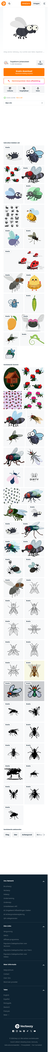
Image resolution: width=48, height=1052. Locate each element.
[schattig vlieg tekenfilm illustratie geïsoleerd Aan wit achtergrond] (15, 671)
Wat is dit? (19, 98)
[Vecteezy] (3, 3)
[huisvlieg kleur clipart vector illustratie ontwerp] (13, 304)
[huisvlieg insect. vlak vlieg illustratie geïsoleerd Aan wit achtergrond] (12, 572)
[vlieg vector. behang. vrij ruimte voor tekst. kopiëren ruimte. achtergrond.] (13, 155)
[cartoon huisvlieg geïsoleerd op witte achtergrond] (15, 195)
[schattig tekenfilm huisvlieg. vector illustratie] (15, 553)
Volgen (40, 64)
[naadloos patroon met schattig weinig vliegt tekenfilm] (13, 516)
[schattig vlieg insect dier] (13, 283)
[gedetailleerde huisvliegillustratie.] (13, 1005)
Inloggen (36, 3)
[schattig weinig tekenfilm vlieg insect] (13, 176)
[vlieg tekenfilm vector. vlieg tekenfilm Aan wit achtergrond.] (13, 778)
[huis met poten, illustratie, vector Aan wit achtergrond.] (12, 470)
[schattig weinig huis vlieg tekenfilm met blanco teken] (35, 445)
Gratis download (24, 72)
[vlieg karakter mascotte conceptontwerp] (13, 389)
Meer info (8, 103)
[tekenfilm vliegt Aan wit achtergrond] (12, 740)
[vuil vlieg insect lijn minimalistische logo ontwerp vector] (13, 652)
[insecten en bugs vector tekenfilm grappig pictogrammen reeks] (32, 237)
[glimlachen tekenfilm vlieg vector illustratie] (15, 429)
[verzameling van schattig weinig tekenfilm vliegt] (32, 174)
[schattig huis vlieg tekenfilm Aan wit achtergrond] (15, 688)
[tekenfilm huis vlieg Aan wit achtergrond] (15, 723)
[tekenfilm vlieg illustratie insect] (14, 348)
